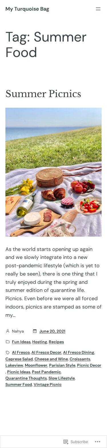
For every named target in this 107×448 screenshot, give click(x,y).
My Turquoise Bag (27, 8)
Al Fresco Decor (46, 352)
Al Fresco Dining (78, 352)
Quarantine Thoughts (26, 378)
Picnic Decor (89, 365)
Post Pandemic (46, 371)
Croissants (80, 358)
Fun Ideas (21, 341)
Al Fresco (21, 352)
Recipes (56, 341)
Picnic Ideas (18, 371)
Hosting (39, 341)
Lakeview (14, 365)
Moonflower (36, 365)
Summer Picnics (43, 94)
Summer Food (18, 384)
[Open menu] (98, 8)
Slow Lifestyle (62, 378)
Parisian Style (62, 365)
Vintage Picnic (48, 384)
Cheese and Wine (51, 358)
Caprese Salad (19, 358)
